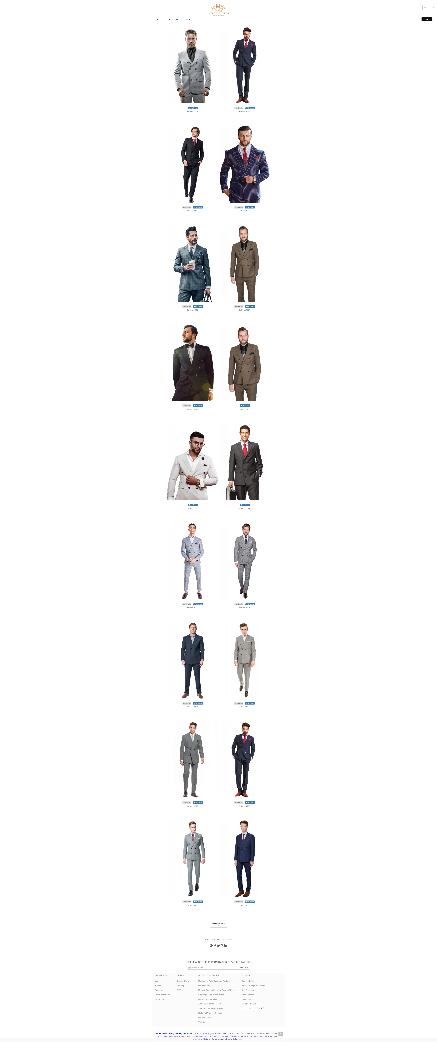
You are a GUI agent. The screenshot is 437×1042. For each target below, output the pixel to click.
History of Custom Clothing (210, 1013)
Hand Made (173, 1036)
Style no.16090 (192, 905)
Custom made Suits (242, 1033)
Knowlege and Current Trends (211, 995)
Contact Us (427, 19)
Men (158, 20)
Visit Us (201, 1022)
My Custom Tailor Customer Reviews (214, 981)
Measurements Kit (162, 995)
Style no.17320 (192, 508)
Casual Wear (188, 20)
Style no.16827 (244, 310)
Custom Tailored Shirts (260, 1033)
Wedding (180, 986)
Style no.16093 (244, 905)
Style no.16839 (192, 310)
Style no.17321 (192, 111)
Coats (158, 1036)
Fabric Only (160, 999)
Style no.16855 (192, 211)
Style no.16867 (244, 211)
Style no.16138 (192, 806)
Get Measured (244, 968)
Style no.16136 (244, 707)
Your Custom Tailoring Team (210, 1008)
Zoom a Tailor (248, 981)
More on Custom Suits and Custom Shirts (216, 990)
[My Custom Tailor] (218, 8)
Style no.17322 (244, 409)
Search (259, 1008)
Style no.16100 (192, 608)
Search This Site (249, 1004)
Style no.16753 (192, 409)
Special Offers (183, 981)
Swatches (159, 990)
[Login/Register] (434, 7)
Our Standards (204, 986)
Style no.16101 (244, 608)
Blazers (275, 1033)
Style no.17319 (244, 508)
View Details (239, 108)
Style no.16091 (192, 707)
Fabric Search (248, 995)
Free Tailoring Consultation (254, 986)
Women (172, 20)
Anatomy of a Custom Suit (209, 1004)
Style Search (247, 999)
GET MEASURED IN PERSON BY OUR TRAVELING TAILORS (218, 962)
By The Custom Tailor (207, 999)
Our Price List (248, 990)
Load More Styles (218, 923)
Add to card (194, 108)
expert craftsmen (230, 1036)
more (165, 1036)
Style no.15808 (244, 806)
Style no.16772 (244, 111)
